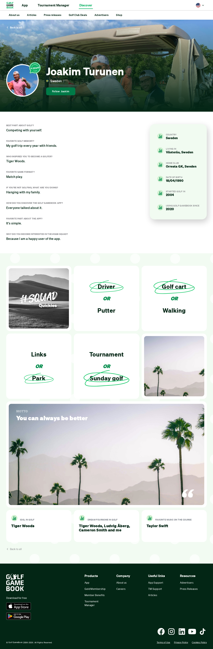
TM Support (155, 588)
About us (121, 582)
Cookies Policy (199, 642)
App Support (155, 582)
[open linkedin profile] (182, 631)
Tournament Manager (92, 603)
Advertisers (187, 582)
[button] (25, 5)
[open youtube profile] (192, 631)
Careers (121, 588)
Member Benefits (95, 595)
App (87, 582)
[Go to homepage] (11, 5)
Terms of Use (163, 642)
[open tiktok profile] (202, 631)
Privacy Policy (181, 642)
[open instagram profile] (171, 631)
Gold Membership (95, 588)
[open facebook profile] (161, 631)
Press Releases (189, 588)
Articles (152, 595)
